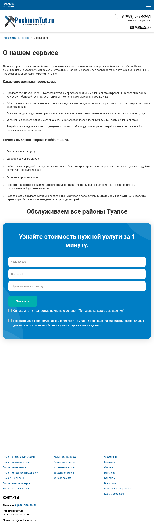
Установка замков (64, 467)
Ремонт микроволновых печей (20, 472)
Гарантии (109, 462)
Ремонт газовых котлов (16, 488)
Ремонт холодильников (16, 462)
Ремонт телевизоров (14, 467)
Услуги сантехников (65, 456)
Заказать (22, 301)
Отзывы (108, 467)
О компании (111, 456)
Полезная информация (117, 488)
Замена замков (62, 478)
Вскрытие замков (64, 472)
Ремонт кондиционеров (16, 483)
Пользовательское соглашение (101, 310)
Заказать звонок (140, 26)
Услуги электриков (64, 462)
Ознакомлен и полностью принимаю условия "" (68, 310)
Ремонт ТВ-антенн (13, 478)
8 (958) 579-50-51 (136, 16)
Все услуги (110, 483)
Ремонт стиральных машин (19, 456)
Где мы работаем (114, 493)
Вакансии (110, 472)
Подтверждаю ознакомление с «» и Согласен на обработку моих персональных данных (79, 323)
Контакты (109, 478)
